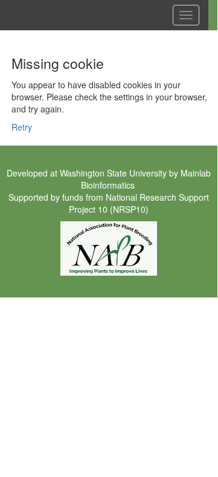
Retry (21, 127)
